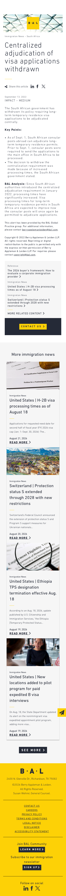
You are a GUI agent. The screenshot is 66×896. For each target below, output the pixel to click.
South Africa (33, 37)
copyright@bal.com (25, 255)
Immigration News (14, 37)
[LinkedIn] (26, 888)
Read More (19, 442)
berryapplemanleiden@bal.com (40, 230)
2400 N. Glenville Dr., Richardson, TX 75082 (32, 779)
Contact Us (32, 326)
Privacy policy (32, 814)
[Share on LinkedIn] (32, 86)
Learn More (30, 849)
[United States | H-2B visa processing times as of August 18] (33, 375)
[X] (37, 888)
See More (31, 750)
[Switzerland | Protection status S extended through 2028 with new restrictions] (33, 461)
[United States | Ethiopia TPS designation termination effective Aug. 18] (33, 557)
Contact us (32, 806)
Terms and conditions (31, 819)
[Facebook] (32, 888)
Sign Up (30, 867)
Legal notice (32, 823)
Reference (13, 266)
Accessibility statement (32, 831)
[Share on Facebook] (38, 86)
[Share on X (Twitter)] (43, 86)
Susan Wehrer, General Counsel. (31, 793)
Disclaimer (32, 827)
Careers (32, 810)
